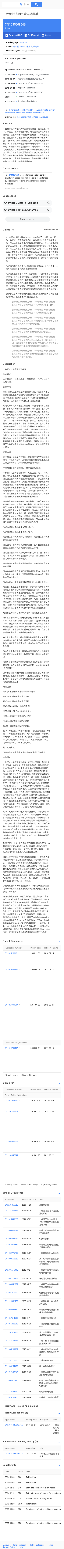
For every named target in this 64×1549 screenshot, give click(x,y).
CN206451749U (11, 1380)
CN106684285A (11, 1284)
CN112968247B (11, 1301)
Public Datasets (37, 1545)
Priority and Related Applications (30, 113)
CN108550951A (11, 1230)
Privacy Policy (9, 1547)
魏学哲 (16, 46)
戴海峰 (36, 46)
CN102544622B (11, 1219)
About (6, 1545)
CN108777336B (11, 1278)
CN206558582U (11, 1309)
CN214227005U (11, 1360)
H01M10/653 (13, 175)
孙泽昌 (23, 46)
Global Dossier (33, 117)
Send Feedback (19, 1545)
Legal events (42, 110)
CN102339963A (12, 1005)
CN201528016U (12, 953)
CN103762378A (11, 1372)
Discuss (44, 117)
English (23, 42)
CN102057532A (12, 970)
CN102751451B (11, 1318)
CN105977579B (11, 1253)
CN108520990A (11, 1349)
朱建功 (29, 46)
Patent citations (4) (17, 110)
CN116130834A (11, 1211)
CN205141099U (11, 1293)
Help (21, 1547)
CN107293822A (12, 1100)
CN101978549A (12, 1048)
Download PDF (15, 35)
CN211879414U (11, 1391)
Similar (48, 35)
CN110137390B (11, 1111)
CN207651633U (11, 1270)
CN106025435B (11, 1366)
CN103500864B (11, 1324)
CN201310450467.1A (14, 1425)
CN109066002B (11, 1259)
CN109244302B (11, 1239)
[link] (27, 179)
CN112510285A (11, 1341)
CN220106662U (11, 1205)
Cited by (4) (31, 110)
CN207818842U (11, 1397)
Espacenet (21, 117)
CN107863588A (11, 1244)
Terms (50, 1545)
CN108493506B (11, 1141)
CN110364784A (12, 1155)
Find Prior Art (33, 35)
